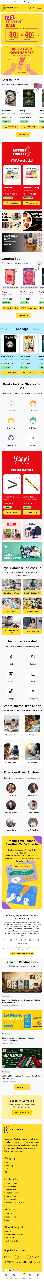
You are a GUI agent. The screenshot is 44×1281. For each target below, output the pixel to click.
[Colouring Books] (11, 751)
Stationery (8, 1166)
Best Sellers (22, 1257)
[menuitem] (6, 1276)
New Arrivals (10, 1257)
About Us (8, 1214)
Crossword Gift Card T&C (15, 1202)
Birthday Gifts (35, 1257)
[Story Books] (32, 751)
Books (7, 1162)
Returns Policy (10, 1196)
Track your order (11, 1241)
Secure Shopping (11, 1183)
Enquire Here (21, 1112)
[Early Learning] (11, 724)
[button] (34, 7)
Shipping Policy (11, 1193)
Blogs (6, 1220)
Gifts (6, 1172)
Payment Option (11, 1199)
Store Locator (10, 1217)
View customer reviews (22, 954)
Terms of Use (10, 1190)
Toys (6, 1169)
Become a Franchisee (13, 1234)
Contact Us (9, 1238)
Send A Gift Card (21, 867)
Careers (7, 1231)
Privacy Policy (10, 1186)
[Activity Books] (32, 724)
